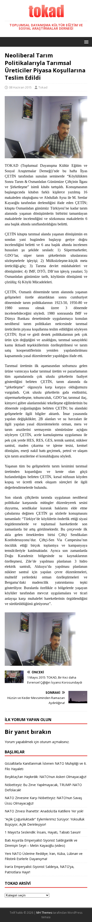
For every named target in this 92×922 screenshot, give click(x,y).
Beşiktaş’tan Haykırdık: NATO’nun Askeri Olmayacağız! (45, 776)
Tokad (42, 87)
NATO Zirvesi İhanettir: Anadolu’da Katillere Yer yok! (44, 811)
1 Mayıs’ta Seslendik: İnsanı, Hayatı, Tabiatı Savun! (42, 832)
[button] (85, 41)
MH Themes (44, 913)
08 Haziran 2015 (20, 87)
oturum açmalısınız (54, 742)
